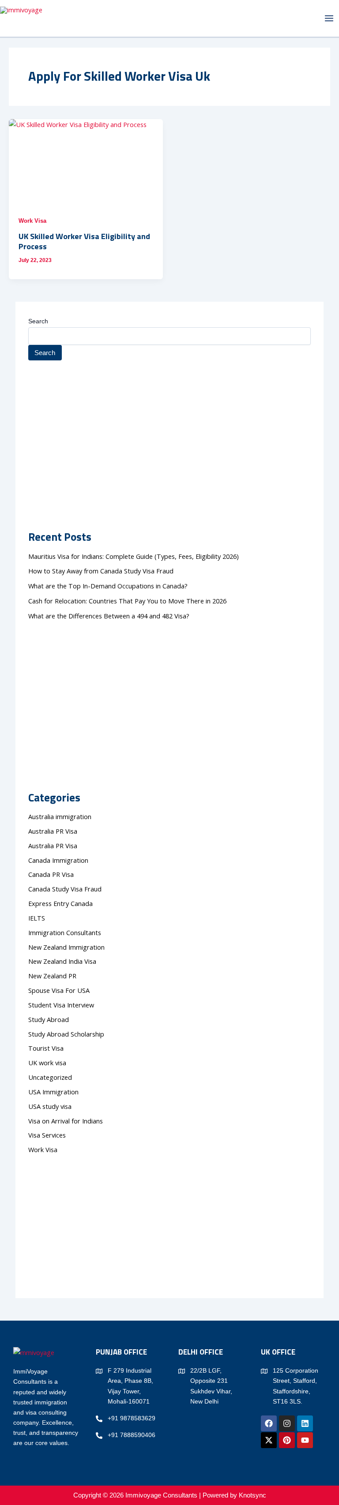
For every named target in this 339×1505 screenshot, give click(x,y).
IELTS (36, 917)
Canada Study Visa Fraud (65, 888)
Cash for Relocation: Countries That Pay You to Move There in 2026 (127, 600)
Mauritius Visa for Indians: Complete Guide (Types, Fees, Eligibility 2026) (133, 556)
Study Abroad (50, 1019)
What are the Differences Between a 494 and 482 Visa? (108, 615)
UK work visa (47, 1062)
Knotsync (252, 1495)
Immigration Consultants (64, 932)
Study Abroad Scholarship (66, 1034)
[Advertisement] (169, 425)
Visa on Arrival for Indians (65, 1120)
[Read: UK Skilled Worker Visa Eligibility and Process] (86, 162)
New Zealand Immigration (66, 947)
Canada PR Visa (51, 874)
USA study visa (50, 1106)
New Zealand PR (52, 975)
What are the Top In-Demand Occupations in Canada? (108, 585)
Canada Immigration (58, 860)
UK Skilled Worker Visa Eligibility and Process (84, 241)
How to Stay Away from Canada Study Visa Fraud (100, 570)
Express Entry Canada (60, 903)
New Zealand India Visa (62, 961)
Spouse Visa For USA (59, 990)
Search (38, 321)
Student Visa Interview (61, 1004)
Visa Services (47, 1135)
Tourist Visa (46, 1048)
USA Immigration (53, 1091)
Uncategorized (50, 1077)
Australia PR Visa (52, 831)
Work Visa (32, 220)
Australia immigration (59, 816)
